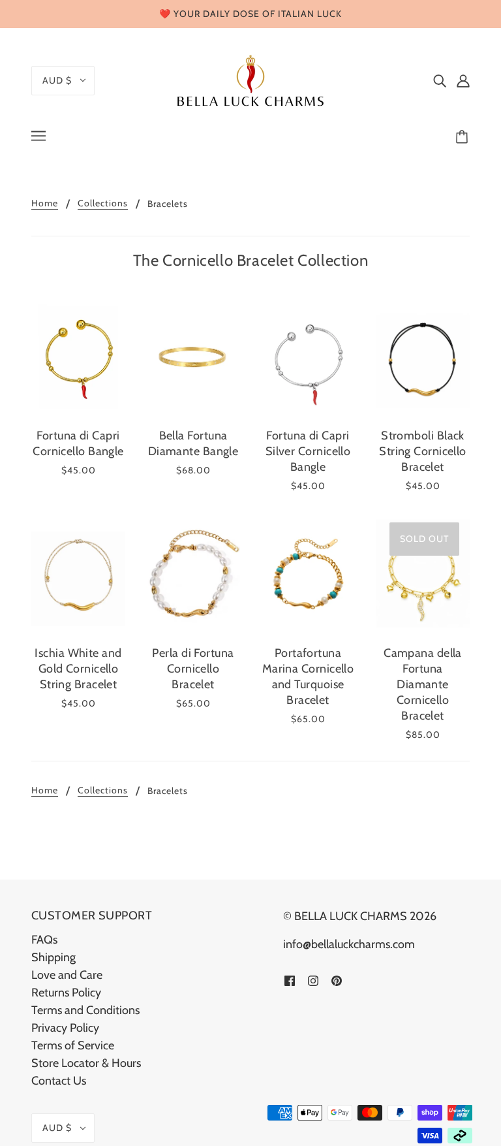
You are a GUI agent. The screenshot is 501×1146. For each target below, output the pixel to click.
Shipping (53, 957)
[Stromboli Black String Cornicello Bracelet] (423, 357)
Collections (103, 204)
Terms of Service (72, 1045)
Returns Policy (66, 992)
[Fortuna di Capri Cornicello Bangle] (78, 357)
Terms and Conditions (85, 1010)
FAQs (44, 939)
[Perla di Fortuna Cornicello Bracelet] (193, 574)
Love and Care (66, 975)
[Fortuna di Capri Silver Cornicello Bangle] (308, 357)
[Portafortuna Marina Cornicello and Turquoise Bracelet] (308, 574)
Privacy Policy (65, 1028)
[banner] (250, 79)
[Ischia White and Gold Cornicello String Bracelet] (78, 574)
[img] (439, 81)
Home (44, 204)
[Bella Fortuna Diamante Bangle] (193, 357)
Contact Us (58, 1081)
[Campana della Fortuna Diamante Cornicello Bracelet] (423, 574)
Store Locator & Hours (86, 1063)
